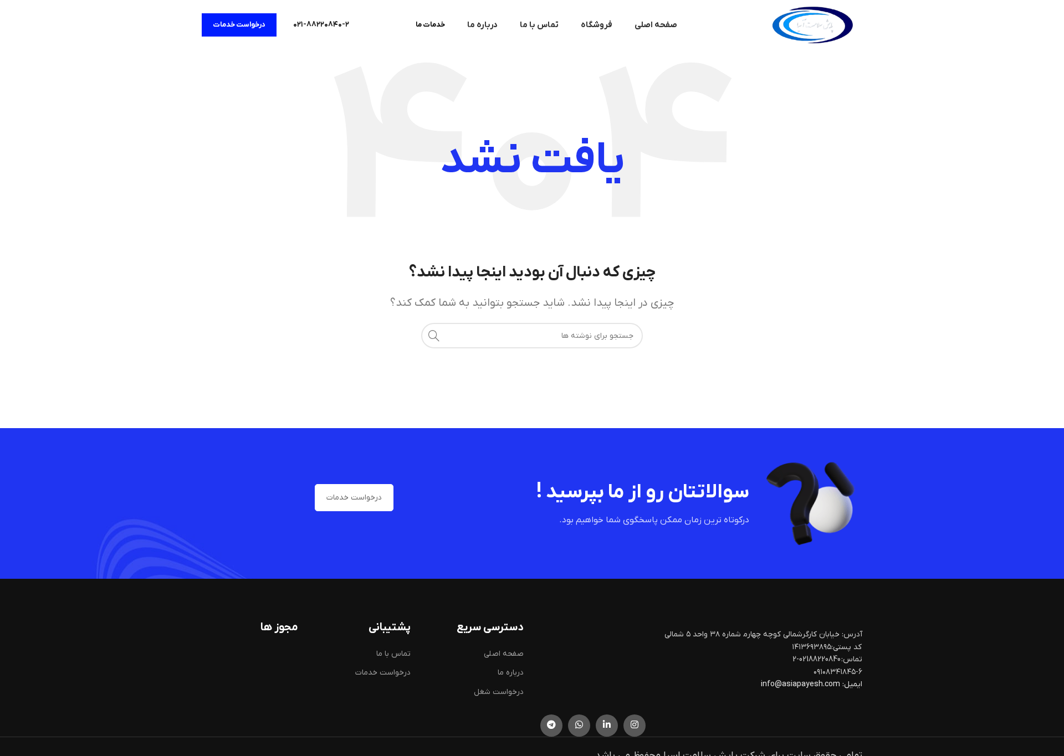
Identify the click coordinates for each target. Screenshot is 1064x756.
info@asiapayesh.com (801, 684)
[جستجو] (434, 335)
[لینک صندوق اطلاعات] (321, 25)
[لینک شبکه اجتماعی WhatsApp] (579, 725)
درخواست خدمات (239, 24)
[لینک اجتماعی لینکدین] (607, 725)
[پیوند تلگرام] (551, 725)
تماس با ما (393, 654)
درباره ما (511, 672)
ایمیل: (852, 684)
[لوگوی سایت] (812, 24)
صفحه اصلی (504, 654)
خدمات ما (430, 24)
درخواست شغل (499, 692)
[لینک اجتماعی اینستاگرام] (634, 725)
